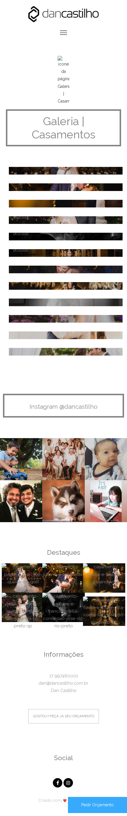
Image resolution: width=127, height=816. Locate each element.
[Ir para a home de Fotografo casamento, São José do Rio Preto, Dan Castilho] (63, 13)
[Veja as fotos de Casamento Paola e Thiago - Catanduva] (63, 203)
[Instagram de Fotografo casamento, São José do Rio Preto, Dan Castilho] (69, 782)
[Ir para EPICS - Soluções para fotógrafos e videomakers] (63, 799)
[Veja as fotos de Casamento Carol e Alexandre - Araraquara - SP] (63, 352)
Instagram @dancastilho (63, 406)
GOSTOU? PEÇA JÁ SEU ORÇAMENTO (63, 716)
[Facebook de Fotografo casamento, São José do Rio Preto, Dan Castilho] (58, 782)
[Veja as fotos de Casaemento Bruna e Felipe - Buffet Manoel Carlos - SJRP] (63, 269)
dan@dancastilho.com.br (63, 683)
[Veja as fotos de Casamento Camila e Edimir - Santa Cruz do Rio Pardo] (63, 319)
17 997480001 (63, 675)
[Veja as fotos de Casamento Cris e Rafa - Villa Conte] (63, 302)
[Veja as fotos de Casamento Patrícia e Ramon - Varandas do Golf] (63, 335)
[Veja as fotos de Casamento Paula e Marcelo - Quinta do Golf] (63, 171)
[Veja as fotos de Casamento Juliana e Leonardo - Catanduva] (63, 187)
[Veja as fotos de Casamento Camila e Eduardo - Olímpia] (63, 286)
